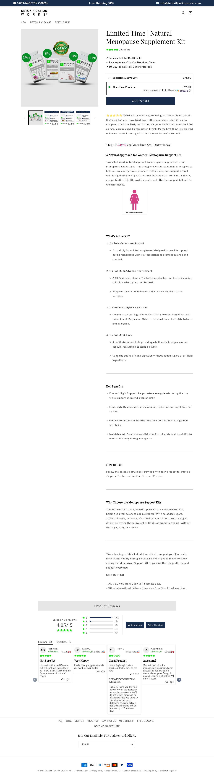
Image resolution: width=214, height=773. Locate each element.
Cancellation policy (168, 771)
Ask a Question (155, 625)
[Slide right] (94, 117)
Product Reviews (107, 606)
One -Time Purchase (124, 86)
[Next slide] (179, 680)
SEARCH (79, 720)
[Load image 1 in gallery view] (36, 118)
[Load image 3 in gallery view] (67, 118)
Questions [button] (62, 642)
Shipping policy (150, 771)
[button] (183, 12)
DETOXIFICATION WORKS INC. (58, 771)
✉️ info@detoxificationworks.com (178, 3)
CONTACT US (109, 720)
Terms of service (113, 771)
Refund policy (82, 771)
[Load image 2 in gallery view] (51, 118)
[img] (46, 656)
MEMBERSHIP (126, 720)
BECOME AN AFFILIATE (107, 726)
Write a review (135, 625)
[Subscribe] (131, 744)
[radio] (109, 78)
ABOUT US (92, 720)
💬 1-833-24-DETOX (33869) (30, 3)
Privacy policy (97, 771)
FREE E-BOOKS (145, 720)
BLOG (68, 720)
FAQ (60, 720)
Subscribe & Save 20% (125, 77)
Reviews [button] (42, 642)
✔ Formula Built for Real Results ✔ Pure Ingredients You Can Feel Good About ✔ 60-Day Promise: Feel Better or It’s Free (131, 62)
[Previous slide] (35, 680)
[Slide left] (24, 117)
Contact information (132, 771)
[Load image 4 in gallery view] (83, 118)
